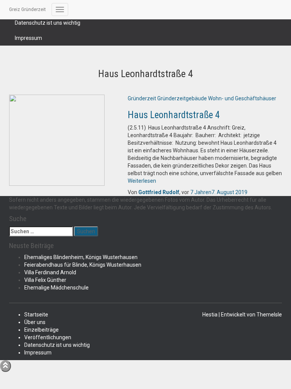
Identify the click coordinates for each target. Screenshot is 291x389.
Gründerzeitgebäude (182, 98)
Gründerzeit (142, 98)
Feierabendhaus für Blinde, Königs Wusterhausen (82, 265)
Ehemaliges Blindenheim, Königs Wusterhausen (81, 257)
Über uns (34, 322)
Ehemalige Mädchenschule (56, 288)
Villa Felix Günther (45, 280)
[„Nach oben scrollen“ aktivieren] (5, 366)
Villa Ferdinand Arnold (50, 272)
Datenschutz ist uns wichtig (47, 23)
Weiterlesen (142, 181)
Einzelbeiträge (41, 330)
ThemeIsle (269, 315)
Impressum (28, 38)
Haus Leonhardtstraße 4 (174, 114)
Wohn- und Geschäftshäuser (242, 98)
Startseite (36, 315)
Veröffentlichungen (47, 337)
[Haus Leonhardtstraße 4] (57, 139)
